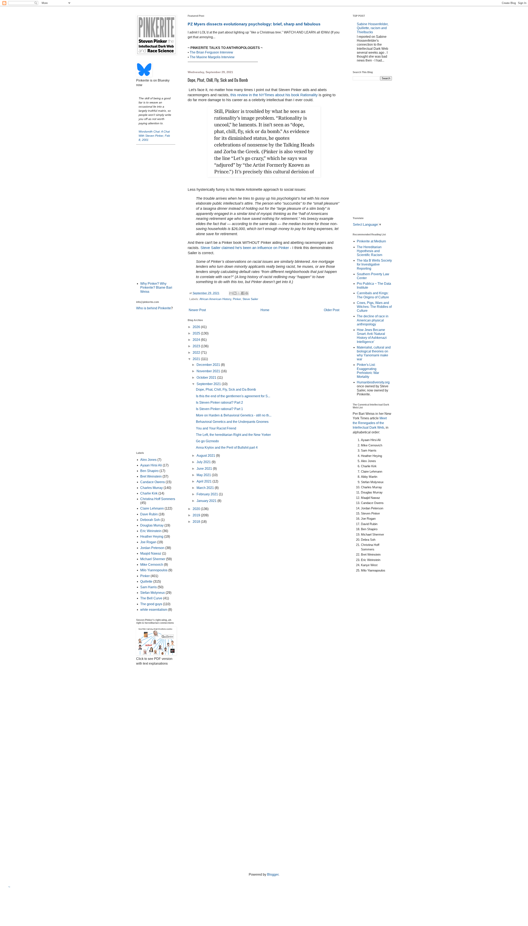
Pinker (237, 299)
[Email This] (231, 293)
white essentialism (153, 609)
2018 (197, 521)
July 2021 (204, 462)
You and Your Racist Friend (216, 428)
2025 (197, 333)
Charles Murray (151, 488)
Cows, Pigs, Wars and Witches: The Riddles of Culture (374, 306)
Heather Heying (151, 536)
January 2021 (207, 501)
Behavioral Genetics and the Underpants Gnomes (232, 421)
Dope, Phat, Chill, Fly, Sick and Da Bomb (226, 389)
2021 (197, 359)
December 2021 (209, 364)
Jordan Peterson (152, 548)
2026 (197, 327)
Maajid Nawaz (150, 553)
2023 (197, 346)
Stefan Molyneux (152, 592)
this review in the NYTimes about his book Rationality (274, 95)
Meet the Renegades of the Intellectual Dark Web (370, 422)
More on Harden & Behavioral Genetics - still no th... (233, 415)
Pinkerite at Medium (371, 241)
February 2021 (208, 494)
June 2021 (205, 468)
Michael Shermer (152, 559)
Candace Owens (152, 482)
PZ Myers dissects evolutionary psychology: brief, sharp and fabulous (254, 24)
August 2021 (206, 455)
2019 (197, 515)
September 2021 (209, 384)
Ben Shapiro (149, 471)
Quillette (146, 581)
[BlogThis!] (235, 293)
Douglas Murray (152, 525)
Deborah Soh (150, 520)
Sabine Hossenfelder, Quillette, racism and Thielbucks (372, 28)
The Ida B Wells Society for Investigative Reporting (374, 264)
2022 (197, 352)
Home (264, 310)
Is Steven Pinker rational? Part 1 (219, 409)
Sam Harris (148, 587)
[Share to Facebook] (243, 293)
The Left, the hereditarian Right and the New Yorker (233, 434)
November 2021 (209, 371)
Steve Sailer (250, 299)
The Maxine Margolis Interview (212, 57)
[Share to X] (239, 293)
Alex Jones (148, 459)
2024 (197, 339)
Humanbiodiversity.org (373, 382)
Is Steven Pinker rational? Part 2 (219, 402)
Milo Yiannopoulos (153, 570)
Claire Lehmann (152, 508)
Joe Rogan (148, 542)
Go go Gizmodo (207, 441)
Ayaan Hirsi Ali (151, 465)
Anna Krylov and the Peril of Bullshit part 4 (227, 447)
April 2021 (204, 481)
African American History (215, 299)
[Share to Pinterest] (247, 293)
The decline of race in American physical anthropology (372, 320)
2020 (197, 509)
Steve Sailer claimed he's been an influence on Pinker (244, 248)
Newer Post (197, 310)
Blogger (272, 874)
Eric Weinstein (150, 531)
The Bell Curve (151, 598)
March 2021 (206, 488)
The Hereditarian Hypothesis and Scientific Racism (369, 251)
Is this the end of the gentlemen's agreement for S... (233, 396)
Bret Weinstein (151, 476)
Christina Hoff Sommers (157, 499)
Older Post (331, 310)
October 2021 (207, 377)
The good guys (151, 604)
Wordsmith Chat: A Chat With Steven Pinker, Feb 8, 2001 (154, 135)
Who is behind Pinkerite (153, 308)
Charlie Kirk (149, 493)
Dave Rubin (149, 514)
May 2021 (204, 475)
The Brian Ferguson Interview (211, 52)
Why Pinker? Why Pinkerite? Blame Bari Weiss (156, 287)
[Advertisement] (155, 213)
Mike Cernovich (151, 564)
